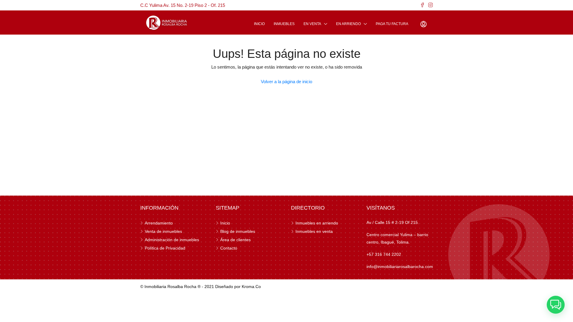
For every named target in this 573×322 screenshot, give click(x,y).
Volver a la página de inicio (286, 81)
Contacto (228, 248)
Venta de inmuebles (163, 231)
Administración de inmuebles (172, 239)
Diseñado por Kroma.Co (238, 286)
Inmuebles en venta (314, 231)
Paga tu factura (392, 24)
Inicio (259, 24)
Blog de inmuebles (237, 231)
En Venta (312, 24)
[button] (556, 305)
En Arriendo (348, 24)
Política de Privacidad (165, 248)
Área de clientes (235, 239)
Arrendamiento (159, 223)
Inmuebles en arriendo (316, 223)
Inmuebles (284, 24)
